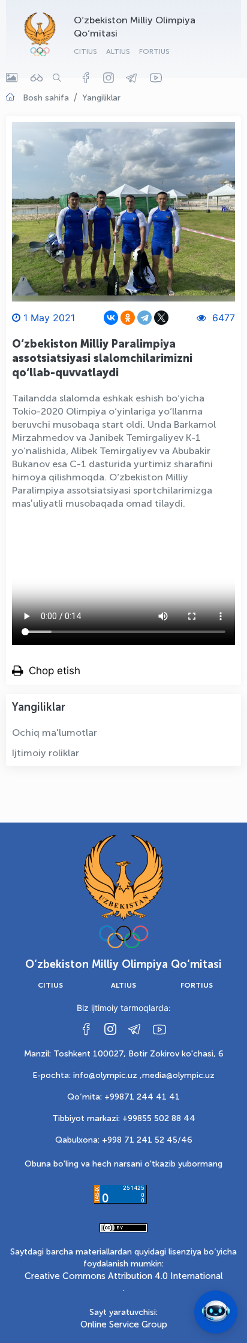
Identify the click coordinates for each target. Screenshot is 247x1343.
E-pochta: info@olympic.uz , (87, 1075)
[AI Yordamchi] (215, 1311)
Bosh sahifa (46, 98)
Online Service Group (123, 1324)
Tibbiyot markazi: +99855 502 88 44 (123, 1118)
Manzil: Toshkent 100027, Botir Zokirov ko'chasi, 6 (124, 1054)
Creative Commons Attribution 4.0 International (124, 1276)
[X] (161, 317)
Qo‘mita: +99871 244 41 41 (123, 1097)
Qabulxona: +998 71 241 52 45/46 (123, 1140)
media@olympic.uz (178, 1075)
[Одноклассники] (128, 317)
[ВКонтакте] (111, 317)
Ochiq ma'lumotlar (54, 732)
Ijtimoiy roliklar (45, 753)
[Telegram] (144, 317)
